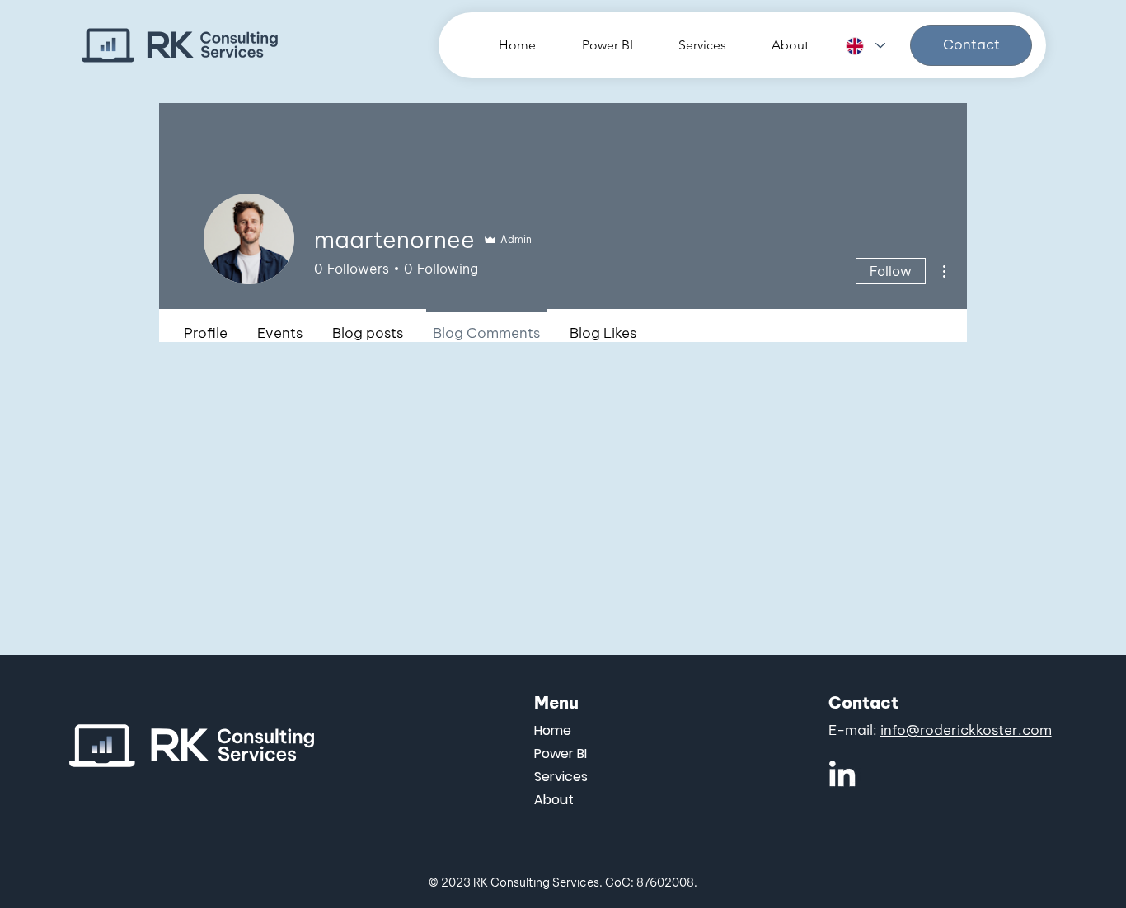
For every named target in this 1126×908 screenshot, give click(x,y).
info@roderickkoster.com (966, 730)
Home (552, 730)
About (554, 799)
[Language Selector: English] (864, 45)
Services (561, 776)
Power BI (560, 753)
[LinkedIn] (842, 773)
